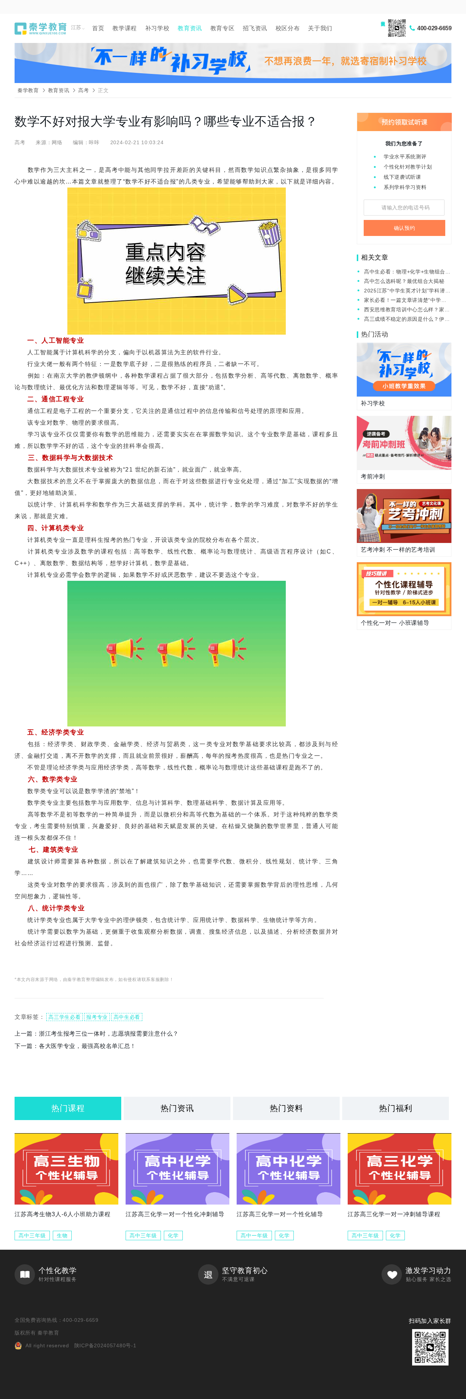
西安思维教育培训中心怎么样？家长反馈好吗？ (407, 310)
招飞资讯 (255, 28)
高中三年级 (32, 1235)
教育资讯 (190, 28)
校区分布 (288, 28)
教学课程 (124, 28)
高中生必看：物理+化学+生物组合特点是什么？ (407, 272)
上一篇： (97, 1033)
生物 (62, 1235)
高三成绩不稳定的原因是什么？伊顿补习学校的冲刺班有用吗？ (407, 319)
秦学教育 (28, 90)
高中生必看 (127, 1017)
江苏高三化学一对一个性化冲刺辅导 (175, 1214)
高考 (83, 90)
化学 (173, 1235)
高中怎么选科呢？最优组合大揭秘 (404, 281)
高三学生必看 (64, 1017)
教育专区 (222, 28)
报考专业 (97, 1017)
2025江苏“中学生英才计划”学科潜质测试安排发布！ (407, 291)
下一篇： (75, 1046)
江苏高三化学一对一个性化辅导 (280, 1214)
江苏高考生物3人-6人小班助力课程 (63, 1214)
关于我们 (320, 28)
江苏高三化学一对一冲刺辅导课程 (394, 1214)
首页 (98, 28)
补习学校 (157, 28)
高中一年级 (254, 1235)
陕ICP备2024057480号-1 (105, 1345)
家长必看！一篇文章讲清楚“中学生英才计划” (405, 300)
